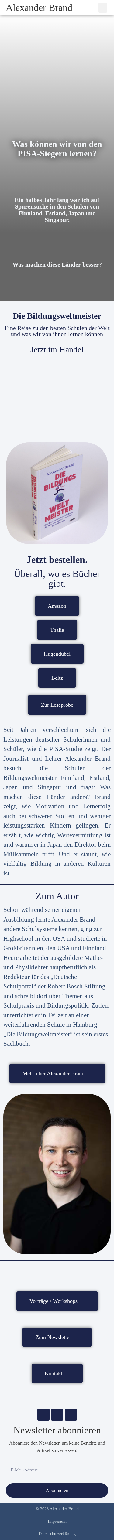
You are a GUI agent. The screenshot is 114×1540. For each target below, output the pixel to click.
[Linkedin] (71, 1415)
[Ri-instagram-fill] (57, 1415)
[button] (102, 8)
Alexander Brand (39, 7)
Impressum (57, 1521)
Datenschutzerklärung (57, 1534)
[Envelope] (43, 1415)
